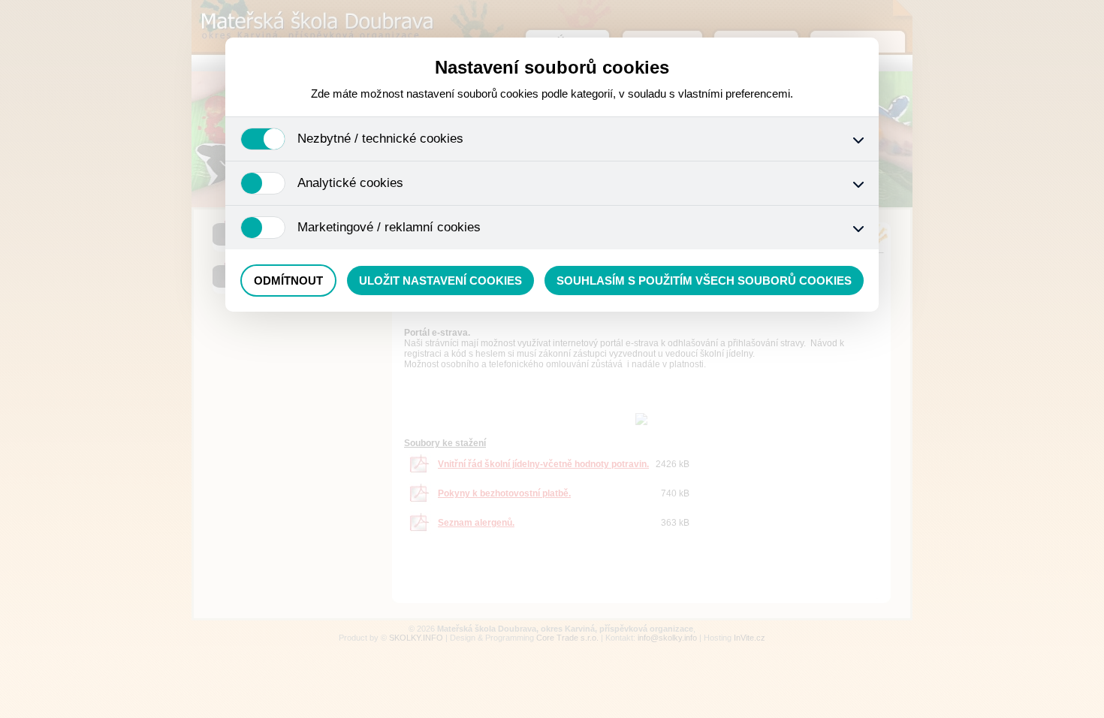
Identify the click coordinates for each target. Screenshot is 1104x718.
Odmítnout (288, 280)
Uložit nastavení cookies (440, 280)
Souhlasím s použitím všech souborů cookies (704, 280)
